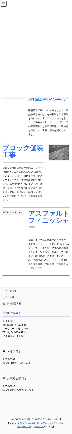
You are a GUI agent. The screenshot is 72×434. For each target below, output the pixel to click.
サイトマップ (10, 291)
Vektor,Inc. (39, 426)
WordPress (25, 423)
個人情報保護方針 (12, 303)
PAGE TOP (67, 418)
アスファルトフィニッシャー (48, 220)
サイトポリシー (11, 297)
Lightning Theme (42, 423)
